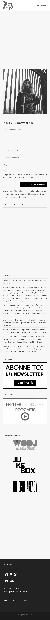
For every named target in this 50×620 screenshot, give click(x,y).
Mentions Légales (11, 588)
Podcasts (8, 564)
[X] (15, 574)
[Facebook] (6, 574)
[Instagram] (11, 574)
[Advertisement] (25, 37)
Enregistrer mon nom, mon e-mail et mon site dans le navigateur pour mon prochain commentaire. (25, 176)
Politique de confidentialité (15, 591)
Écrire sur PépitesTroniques (15, 600)
